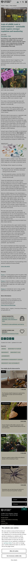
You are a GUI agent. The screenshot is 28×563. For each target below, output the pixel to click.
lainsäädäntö (5, 356)
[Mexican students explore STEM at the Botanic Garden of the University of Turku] (14, 449)
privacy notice (8, 543)
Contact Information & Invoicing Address (9, 520)
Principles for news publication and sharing (13, 324)
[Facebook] (2, 338)
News (7, 5)
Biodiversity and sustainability (10, 363)
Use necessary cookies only (14, 556)
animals (4, 348)
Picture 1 (3, 274)
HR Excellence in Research (7, 525)
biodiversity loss (15, 352)
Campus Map (4, 523)
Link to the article (5, 266)
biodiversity (5, 352)
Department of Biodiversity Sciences (12, 359)
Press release (13, 5)
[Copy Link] (13, 338)
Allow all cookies (14, 551)
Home (2, 5)
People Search (4, 517)
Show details (14, 560)
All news (15, 499)
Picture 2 (3, 281)
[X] (5, 338)
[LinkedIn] (10, 338)
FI (20, 2)
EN (17, 2)
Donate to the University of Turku (10, 333)
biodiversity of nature (14, 348)
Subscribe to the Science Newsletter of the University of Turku (9, 319)
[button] (26, 2)
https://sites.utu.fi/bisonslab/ (8, 305)
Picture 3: (3, 289)
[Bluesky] (7, 338)
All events (15, 504)
